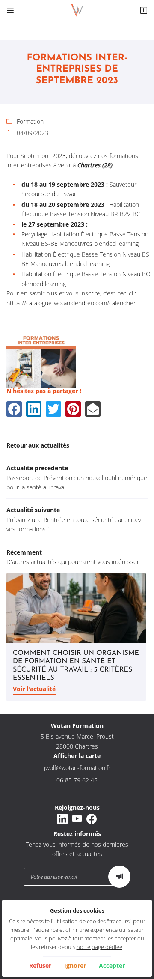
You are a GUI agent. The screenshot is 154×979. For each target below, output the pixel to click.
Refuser (40, 965)
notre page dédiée (99, 947)
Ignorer (75, 965)
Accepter (112, 965)
